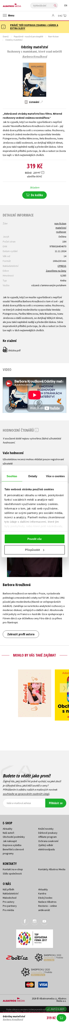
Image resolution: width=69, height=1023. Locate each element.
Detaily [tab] (32, 476)
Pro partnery (10, 905)
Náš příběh (8, 889)
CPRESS (62, 266)
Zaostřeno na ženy (56, 270)
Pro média (8, 910)
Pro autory (8, 901)
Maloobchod (9, 897)
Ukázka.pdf (12, 350)
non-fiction (60, 223)
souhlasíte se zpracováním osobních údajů (26, 793)
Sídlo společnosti (12, 873)
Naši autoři (8, 832)
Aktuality (7, 828)
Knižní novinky (46, 828)
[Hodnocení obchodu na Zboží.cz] (17, 956)
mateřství (61, 227)
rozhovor (61, 231)
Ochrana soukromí (48, 841)
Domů (6, 36)
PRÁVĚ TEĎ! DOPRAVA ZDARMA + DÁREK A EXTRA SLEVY (34, 26)
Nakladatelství (10, 893)
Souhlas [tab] (12, 476)
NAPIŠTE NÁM (58, 1008)
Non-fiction (53, 36)
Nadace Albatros (47, 901)
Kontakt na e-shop (13, 869)
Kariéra (42, 893)
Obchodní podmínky (14, 836)
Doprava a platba (12, 845)
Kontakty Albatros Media (51, 869)
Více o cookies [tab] (55, 476)
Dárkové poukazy (47, 832)
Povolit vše (34, 538)
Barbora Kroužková (34, 56)
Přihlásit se (56, 803)
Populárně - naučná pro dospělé (28, 36)
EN (65, 5)
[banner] (19, 4)
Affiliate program (47, 836)
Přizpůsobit (32, 549)
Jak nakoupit (10, 841)
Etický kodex (45, 897)
